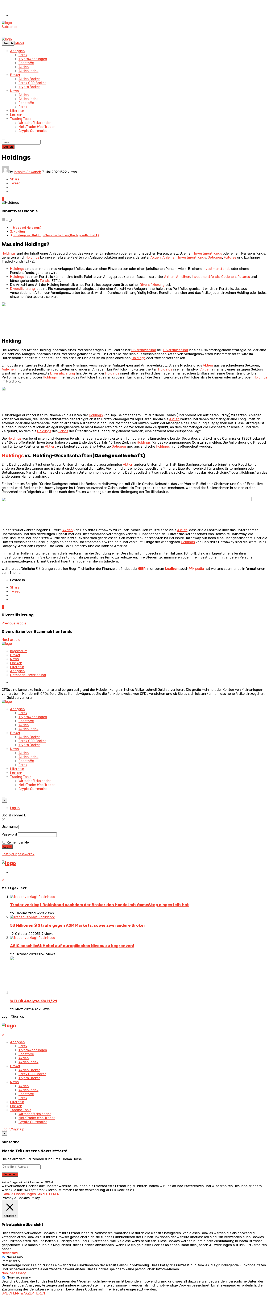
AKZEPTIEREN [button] (48, 1194)
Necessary (15, 1257)
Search (8, 146)
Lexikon (16, 115)
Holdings (9, 253)
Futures (230, 257)
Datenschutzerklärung (28, 675)
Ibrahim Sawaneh (27, 172)
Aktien (23, 67)
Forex (22, 55)
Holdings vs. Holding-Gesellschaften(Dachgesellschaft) (56, 235)
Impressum (18, 651)
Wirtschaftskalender (34, 123)
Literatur (17, 111)
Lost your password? (18, 854)
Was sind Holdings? (27, 228)
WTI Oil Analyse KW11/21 (33, 1001)
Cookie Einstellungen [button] (19, 1194)
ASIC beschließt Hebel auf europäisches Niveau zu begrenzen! (72, 946)
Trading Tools (20, 119)
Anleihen (169, 257)
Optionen (215, 257)
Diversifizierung (152, 285)
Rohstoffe (26, 63)
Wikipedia (196, 569)
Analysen (17, 51)
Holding (19, 231)
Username (10, 827)
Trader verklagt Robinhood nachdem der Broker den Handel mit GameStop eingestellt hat (99, 905)
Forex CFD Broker (32, 83)
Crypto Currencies (32, 131)
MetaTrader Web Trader (36, 127)
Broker (15, 75)
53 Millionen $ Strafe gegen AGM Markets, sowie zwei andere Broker (77, 925)
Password (9, 834)
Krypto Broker (29, 87)
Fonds (45, 281)
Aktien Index (28, 71)
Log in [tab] (15, 808)
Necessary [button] (10, 1253)
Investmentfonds (208, 253)
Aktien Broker (29, 79)
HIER (142, 569)
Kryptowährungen (32, 59)
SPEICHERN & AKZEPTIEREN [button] (23, 1293)
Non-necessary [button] (14, 1273)
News (14, 91)
